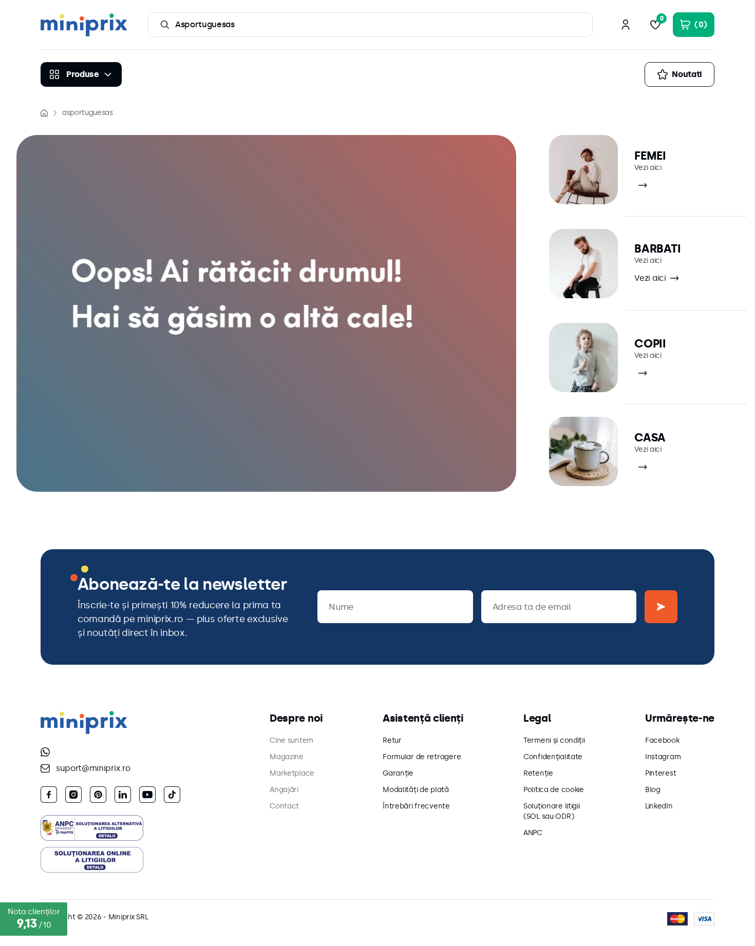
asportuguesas (87, 112)
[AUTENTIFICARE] (625, 24)
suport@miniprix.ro (93, 768)
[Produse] (81, 74)
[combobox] (370, 24)
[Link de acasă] (44, 113)
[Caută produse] (165, 24)
